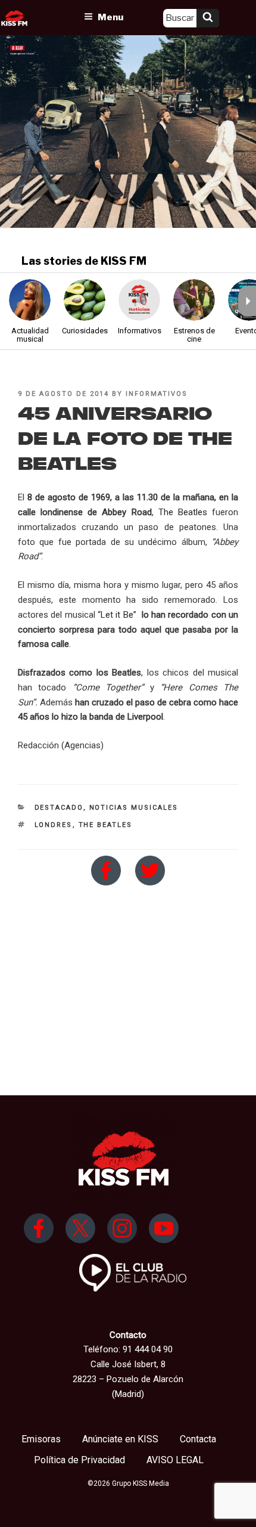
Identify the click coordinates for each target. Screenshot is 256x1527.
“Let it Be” (117, 614)
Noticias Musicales (134, 807)
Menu (110, 17)
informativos (157, 394)
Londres (54, 825)
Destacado (59, 807)
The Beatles (182, 512)
